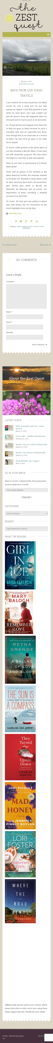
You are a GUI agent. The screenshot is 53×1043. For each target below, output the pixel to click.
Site (3, 1038)
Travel (35, 226)
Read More (25, 0)
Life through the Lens (25, 226)
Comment (10, 281)
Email (9, 322)
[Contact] (26, 414)
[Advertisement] (26, 965)
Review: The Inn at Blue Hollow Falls (31, 444)
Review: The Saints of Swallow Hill (30, 452)
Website (9, 332)
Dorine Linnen (28, 84)
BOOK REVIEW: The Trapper (27, 461)
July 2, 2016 (27, 81)
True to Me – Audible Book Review (30, 436)
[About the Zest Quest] (26, 390)
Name (9, 312)
